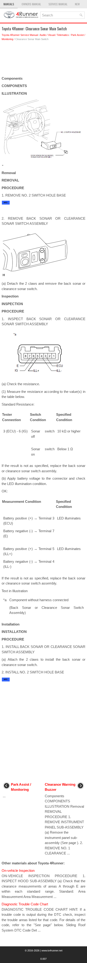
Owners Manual (31, 4)
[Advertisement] (43, 60)
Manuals (8, 4)
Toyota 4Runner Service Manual (20, 35)
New (77, 4)
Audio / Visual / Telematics (54, 35)
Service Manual (58, 4)
